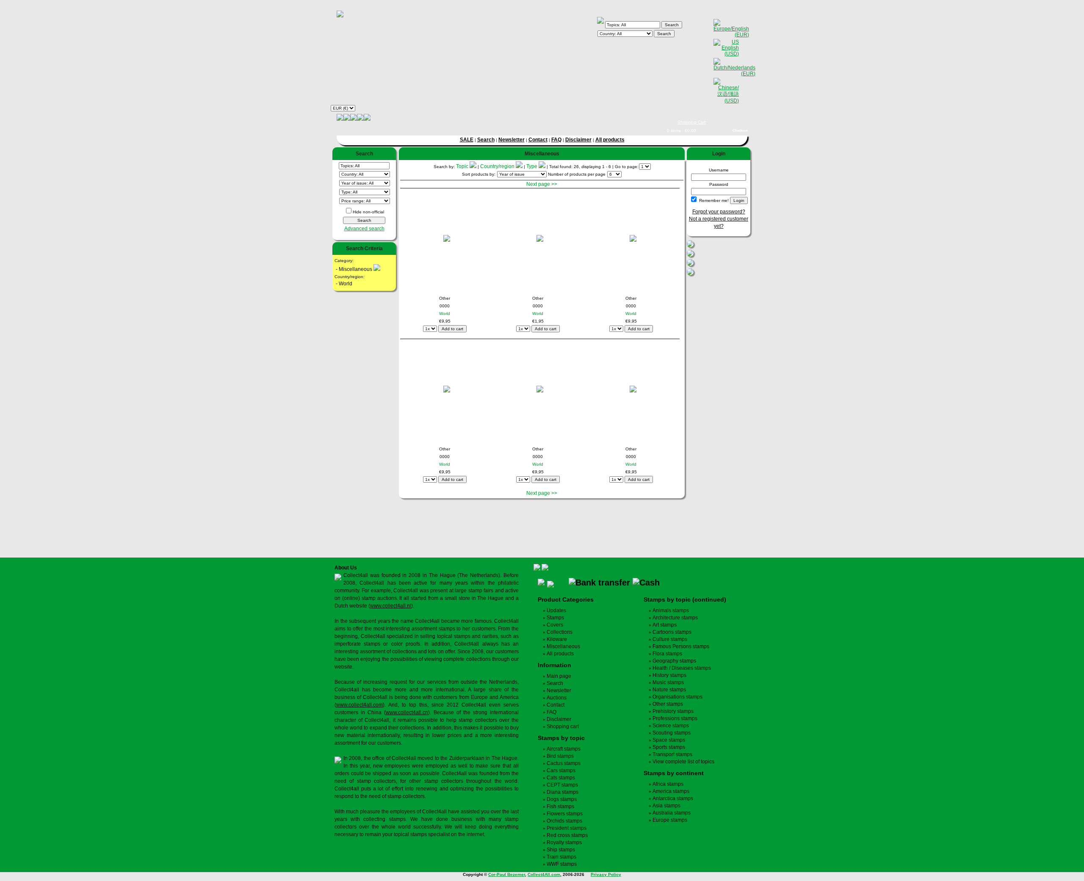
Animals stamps (671, 610)
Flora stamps (667, 654)
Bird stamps (560, 756)
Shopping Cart (692, 122)
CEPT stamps (562, 785)
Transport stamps (672, 754)
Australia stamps (672, 813)
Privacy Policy (606, 874)
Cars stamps (561, 770)
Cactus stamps (564, 763)
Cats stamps (561, 778)
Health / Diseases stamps (682, 668)
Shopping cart (563, 726)
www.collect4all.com (359, 705)
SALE (466, 140)
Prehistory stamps (673, 711)
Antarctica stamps (673, 798)
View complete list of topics (683, 762)
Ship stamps (561, 850)
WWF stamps (562, 864)
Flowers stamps (565, 814)
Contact (538, 140)
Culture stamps (670, 639)
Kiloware (557, 639)
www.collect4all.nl (390, 606)
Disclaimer (578, 140)
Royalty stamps (564, 842)
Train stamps (561, 857)
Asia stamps (666, 806)
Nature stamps (669, 690)
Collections (559, 632)
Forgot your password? (718, 212)
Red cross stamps (567, 835)
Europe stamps (670, 820)
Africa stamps (668, 784)
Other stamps (668, 704)
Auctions (557, 698)
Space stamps (669, 740)
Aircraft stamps (564, 749)
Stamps (555, 618)
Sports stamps (669, 747)
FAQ (556, 140)
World (444, 313)
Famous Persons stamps (681, 646)
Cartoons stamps (672, 632)
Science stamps (671, 726)
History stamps (669, 675)
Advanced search (364, 229)
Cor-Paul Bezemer (506, 874)
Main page (559, 676)
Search (486, 140)
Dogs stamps (562, 799)
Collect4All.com (544, 874)
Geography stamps (674, 661)
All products (610, 140)
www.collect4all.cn (407, 712)
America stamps (671, 791)
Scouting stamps (672, 733)
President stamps (566, 828)
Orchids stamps (564, 821)
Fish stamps (560, 806)
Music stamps (668, 682)
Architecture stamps (675, 618)
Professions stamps (675, 718)
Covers (555, 625)
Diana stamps (562, 792)
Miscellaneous (563, 646)
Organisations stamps (677, 697)
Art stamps (665, 625)
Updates (556, 610)
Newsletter (511, 140)
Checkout (740, 131)
